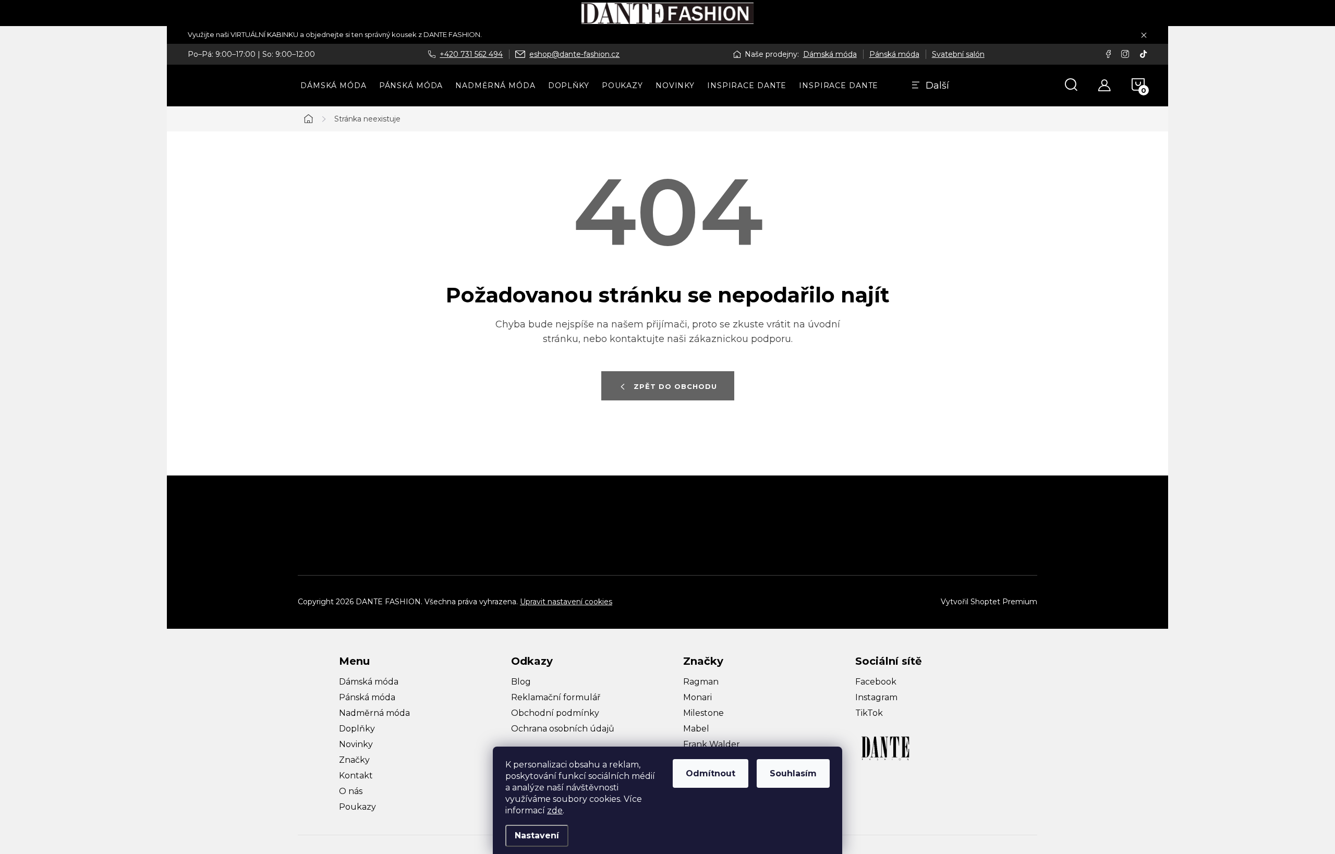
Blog (521, 682)
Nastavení (537, 835)
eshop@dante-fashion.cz (574, 54)
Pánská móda (894, 54)
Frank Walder (711, 744)
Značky (354, 760)
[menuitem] (333, 85)
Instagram (876, 697)
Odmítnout (710, 773)
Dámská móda (830, 54)
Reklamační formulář (555, 697)
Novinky (356, 744)
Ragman (701, 682)
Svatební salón (958, 54)
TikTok (869, 713)
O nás (350, 791)
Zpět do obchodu (675, 386)
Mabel (696, 729)
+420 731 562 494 (471, 54)
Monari (697, 697)
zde (555, 810)
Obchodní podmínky (555, 713)
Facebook (875, 682)
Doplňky (357, 729)
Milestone (703, 713)
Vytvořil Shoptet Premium (989, 601)
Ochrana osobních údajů (562, 729)
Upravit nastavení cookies (566, 601)
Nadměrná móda (374, 713)
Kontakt (356, 775)
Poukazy (357, 807)
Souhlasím (793, 773)
